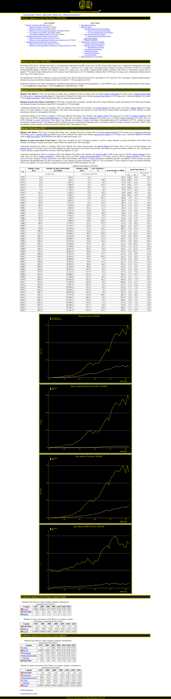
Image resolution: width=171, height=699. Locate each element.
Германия (27, 653)
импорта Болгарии (111, 94)
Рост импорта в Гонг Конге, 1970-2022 (42, 32)
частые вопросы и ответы (28, 693)
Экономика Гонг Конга (88, 25)
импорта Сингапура (143, 132)
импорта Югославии (142, 94)
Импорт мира (47, 15)
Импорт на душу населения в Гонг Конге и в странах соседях (49, 40)
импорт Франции (90, 118)
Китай (25, 609)
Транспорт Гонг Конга (91, 53)
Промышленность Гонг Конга (94, 45)
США (25, 648)
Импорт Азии (57, 15)
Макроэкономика (29, 15)
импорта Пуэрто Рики (43, 96)
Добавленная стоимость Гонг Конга (92, 42)
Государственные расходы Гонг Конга (100, 32)
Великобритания (29, 655)
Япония (26, 658)
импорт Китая (102, 108)
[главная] (85, 9)
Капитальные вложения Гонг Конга (99, 36)
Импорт (38, 15)
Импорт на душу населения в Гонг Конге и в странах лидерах (49, 45)
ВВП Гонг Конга (86, 27)
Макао (25, 614)
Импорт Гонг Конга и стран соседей (41, 38)
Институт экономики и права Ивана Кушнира (82, 698)
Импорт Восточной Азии (71, 15)
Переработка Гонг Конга (96, 47)
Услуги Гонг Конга (90, 55)
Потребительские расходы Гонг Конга (96, 29)
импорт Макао (136, 108)
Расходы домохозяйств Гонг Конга (99, 30)
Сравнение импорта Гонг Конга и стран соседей (41, 36)
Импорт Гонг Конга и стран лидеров (41, 43)
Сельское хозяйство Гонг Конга (94, 43)
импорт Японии (126, 118)
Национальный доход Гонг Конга (92, 56)
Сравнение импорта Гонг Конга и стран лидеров (41, 42)
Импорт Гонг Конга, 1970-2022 (36, 25)
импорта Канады (111, 132)
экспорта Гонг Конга (101, 96)
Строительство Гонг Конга (93, 49)
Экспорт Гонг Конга (90, 38)
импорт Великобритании (49, 118)
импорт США (102, 116)
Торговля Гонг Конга (91, 51)
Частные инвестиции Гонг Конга (95, 34)
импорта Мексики (43, 134)
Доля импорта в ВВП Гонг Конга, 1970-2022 (43, 34)
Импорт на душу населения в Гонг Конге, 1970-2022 (46, 30)
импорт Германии (139, 116)
